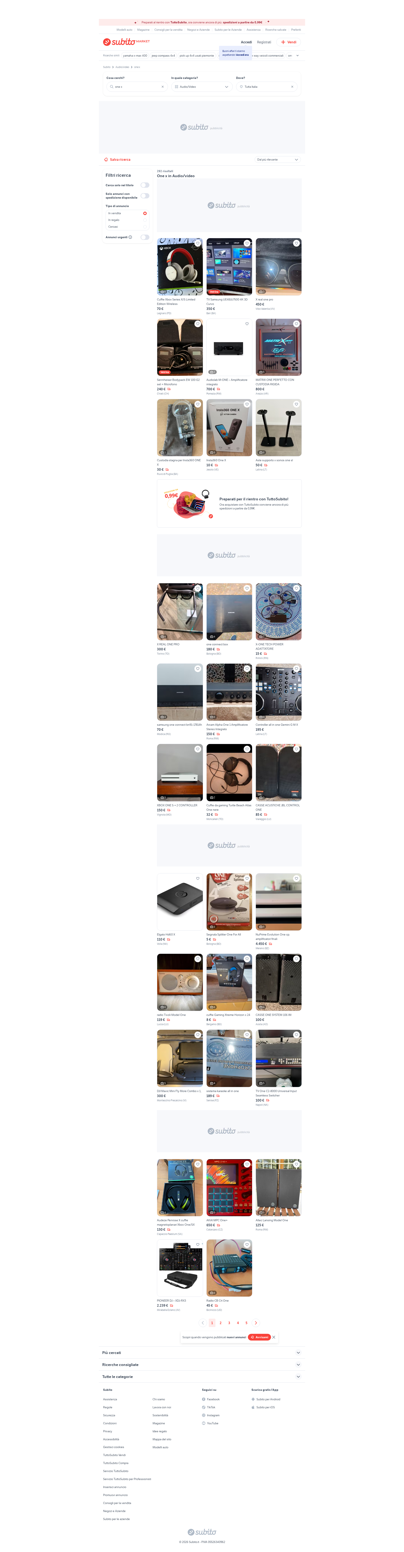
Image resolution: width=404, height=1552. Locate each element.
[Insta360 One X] (229, 437)
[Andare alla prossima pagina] (256, 1323)
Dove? (240, 78)
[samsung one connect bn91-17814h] (180, 701)
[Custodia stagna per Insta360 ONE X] (180, 437)
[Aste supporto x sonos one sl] (279, 437)
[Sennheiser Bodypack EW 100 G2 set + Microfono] (180, 357)
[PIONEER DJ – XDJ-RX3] (180, 1275)
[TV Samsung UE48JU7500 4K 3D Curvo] (229, 276)
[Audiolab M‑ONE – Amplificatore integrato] (229, 357)
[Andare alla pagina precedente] (203, 1323)
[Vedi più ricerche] (297, 55)
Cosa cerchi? (115, 78)
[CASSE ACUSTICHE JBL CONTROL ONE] (279, 782)
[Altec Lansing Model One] (279, 1197)
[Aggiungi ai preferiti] (197, 243)
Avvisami (262, 1337)
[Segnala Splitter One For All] (229, 911)
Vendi (291, 42)
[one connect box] (229, 621)
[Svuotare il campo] (162, 87)
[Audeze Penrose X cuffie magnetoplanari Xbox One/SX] (180, 1197)
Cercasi (113, 227)
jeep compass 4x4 (163, 55)
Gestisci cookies (113, 1447)
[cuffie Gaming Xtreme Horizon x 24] (229, 990)
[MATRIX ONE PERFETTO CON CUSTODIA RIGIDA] (279, 357)
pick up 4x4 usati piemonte (197, 55)
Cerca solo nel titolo (120, 185)
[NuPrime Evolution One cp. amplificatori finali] (279, 911)
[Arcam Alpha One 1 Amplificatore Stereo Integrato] (229, 701)
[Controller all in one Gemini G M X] (279, 701)
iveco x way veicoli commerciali (263, 55)
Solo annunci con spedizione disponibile (121, 195)
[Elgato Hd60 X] (180, 911)
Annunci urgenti (117, 237)
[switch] (145, 185)
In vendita (114, 213)
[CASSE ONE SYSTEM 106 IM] (279, 990)
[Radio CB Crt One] (229, 1275)
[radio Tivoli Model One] (180, 990)
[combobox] (137, 87)
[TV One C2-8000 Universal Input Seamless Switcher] (279, 1068)
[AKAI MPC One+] (229, 1197)
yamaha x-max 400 (135, 55)
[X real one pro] (279, 276)
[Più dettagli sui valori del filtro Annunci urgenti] (130, 237)
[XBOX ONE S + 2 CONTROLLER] (180, 782)
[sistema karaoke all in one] (229, 1068)
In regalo (113, 220)
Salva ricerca (120, 159)
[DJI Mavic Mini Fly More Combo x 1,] (180, 1068)
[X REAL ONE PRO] (180, 621)
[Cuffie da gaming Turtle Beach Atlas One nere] (229, 782)
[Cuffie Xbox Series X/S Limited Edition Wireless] (180, 276)
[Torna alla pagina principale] (127, 42)
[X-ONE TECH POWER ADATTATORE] (279, 621)
